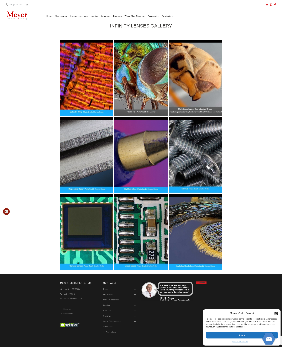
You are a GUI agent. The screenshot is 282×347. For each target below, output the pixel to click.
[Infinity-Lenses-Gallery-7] (86, 232)
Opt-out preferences (240, 342)
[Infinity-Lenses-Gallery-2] (141, 78)
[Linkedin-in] (267, 4)
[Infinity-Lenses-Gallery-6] (195, 155)
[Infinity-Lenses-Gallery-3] (195, 78)
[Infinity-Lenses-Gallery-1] (86, 78)
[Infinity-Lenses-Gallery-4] (86, 155)
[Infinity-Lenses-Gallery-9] (195, 232)
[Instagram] (271, 4)
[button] (276, 313)
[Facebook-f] (275, 4)
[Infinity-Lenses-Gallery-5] (141, 155)
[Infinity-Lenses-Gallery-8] (141, 232)
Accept (242, 335)
